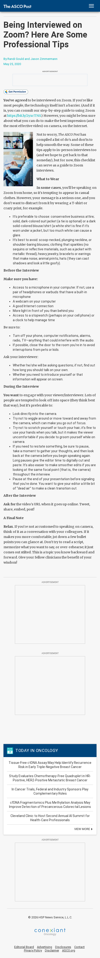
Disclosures (63, 947)
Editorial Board (24, 947)
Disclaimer (52, 950)
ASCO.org (68, 950)
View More (82, 829)
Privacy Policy (33, 950)
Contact (79, 947)
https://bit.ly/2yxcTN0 (24, 116)
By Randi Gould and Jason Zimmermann (30, 59)
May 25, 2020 (12, 64)
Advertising (44, 947)
